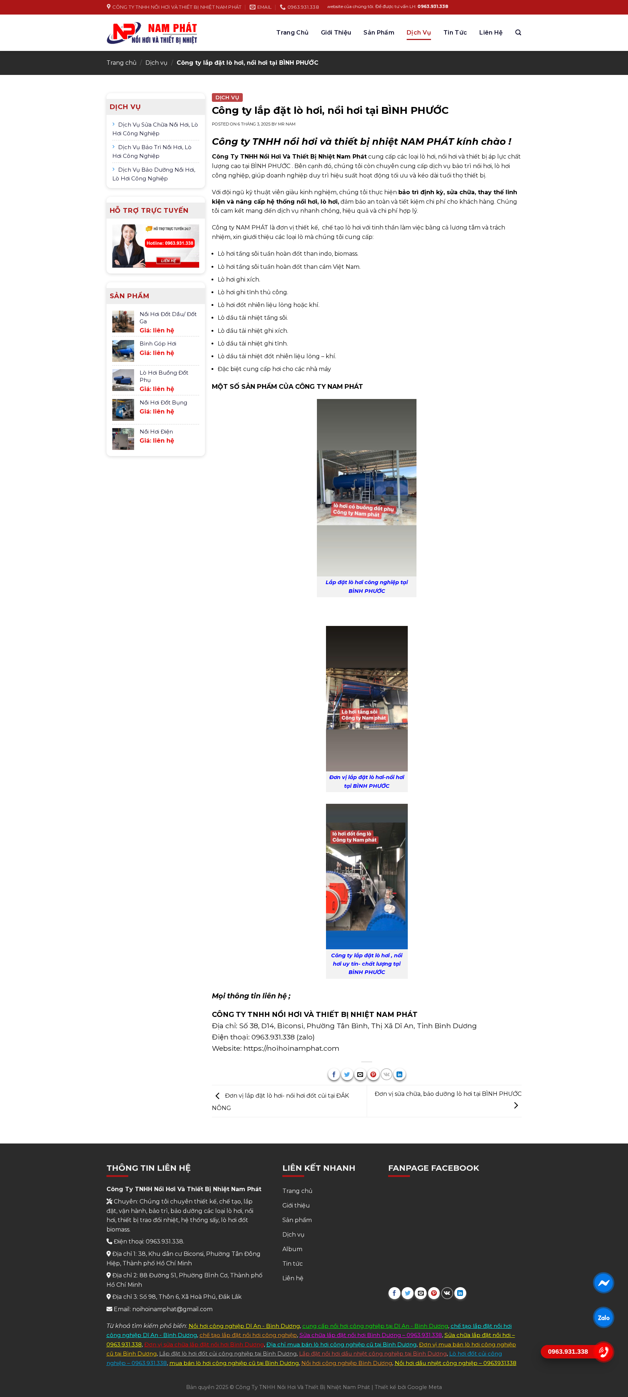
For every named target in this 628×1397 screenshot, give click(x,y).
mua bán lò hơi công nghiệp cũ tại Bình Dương (234, 1363)
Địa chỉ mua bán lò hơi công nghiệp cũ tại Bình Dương (341, 1344)
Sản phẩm (378, 32)
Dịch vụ (419, 32)
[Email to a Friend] (360, 1074)
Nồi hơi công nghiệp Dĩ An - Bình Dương (244, 1325)
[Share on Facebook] (334, 1074)
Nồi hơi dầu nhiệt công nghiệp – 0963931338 (455, 1363)
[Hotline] (603, 1352)
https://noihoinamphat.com (291, 1048)
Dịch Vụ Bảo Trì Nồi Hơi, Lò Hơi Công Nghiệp (152, 151)
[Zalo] (603, 1317)
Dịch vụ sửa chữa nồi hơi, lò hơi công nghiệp (155, 129)
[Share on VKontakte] (386, 1074)
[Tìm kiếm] (518, 32)
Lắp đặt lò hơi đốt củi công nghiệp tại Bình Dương (228, 1353)
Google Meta (424, 1387)
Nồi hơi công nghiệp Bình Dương (346, 1363)
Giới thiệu (336, 32)
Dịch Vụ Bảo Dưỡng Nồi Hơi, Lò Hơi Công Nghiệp (153, 174)
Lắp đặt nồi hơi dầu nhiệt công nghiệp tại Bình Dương (373, 1353)
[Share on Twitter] (347, 1074)
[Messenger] (603, 1283)
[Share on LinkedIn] (400, 1074)
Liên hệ (491, 32)
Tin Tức (455, 32)
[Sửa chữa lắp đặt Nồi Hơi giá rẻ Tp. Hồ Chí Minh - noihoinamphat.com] (152, 32)
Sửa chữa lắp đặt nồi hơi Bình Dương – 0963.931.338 (370, 1335)
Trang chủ (292, 32)
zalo (306, 1037)
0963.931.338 (273, 1037)
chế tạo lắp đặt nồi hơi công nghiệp (248, 1335)
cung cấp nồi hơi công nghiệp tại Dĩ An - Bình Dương (375, 1325)
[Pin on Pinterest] (373, 1074)
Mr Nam (286, 124)
